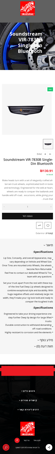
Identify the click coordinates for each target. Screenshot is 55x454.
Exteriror (40, 233)
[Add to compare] (39, 225)
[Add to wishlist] (48, 225)
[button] (27, 19)
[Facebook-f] (17, 440)
